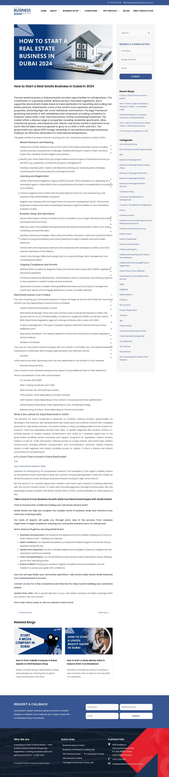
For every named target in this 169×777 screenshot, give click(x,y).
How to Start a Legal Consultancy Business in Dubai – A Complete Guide (134, 106)
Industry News (125, 234)
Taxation (123, 315)
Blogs (126, 11)
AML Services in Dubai (72, 758)
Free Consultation (143, 11)
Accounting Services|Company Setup (136, 149)
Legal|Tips (124, 289)
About (53, 11)
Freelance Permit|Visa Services (133, 228)
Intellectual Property (128, 249)
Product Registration (128, 310)
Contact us (19, 583)
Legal (122, 284)
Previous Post (24, 612)
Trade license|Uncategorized (132, 336)
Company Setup (127, 191)
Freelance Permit (127, 215)
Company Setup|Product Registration (136, 205)
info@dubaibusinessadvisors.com (139, 2)
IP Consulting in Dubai (94, 754)
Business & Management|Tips (132, 178)
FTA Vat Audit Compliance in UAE (134, 131)
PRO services (125, 305)
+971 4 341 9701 (115, 2)
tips (121, 320)
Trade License (126, 325)
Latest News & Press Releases (132, 271)
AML (121, 154)
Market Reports (126, 294)
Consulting (91, 11)
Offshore (123, 300)
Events (122, 210)
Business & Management (130, 160)
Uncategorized (126, 341)
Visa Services (125, 351)
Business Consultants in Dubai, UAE (79, 749)
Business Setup (70, 11)
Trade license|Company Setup (133, 331)
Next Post (104, 612)
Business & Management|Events (133, 173)
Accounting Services (128, 144)
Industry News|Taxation (129, 244)
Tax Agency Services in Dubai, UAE (78, 762)
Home (43, 11)
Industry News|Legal (128, 239)
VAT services (125, 346)
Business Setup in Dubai (73, 745)
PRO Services (110, 11)
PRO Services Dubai (71, 754)
